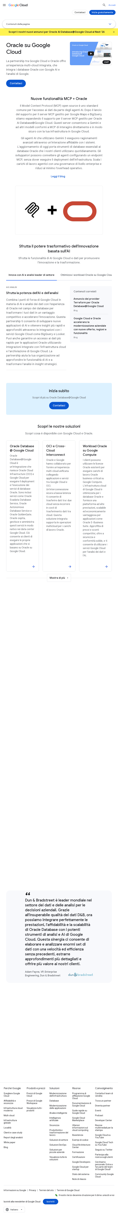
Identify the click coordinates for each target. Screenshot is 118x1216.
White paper (9, 1142)
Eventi (98, 1110)
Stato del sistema (80, 1174)
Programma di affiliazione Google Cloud (81, 1096)
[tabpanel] (59, 330)
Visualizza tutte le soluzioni (58, 1158)
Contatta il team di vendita (104, 1094)
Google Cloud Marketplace (78, 1119)
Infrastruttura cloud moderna (13, 1109)
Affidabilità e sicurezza (10, 1102)
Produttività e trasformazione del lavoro (58, 1132)
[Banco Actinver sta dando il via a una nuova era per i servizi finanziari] (59, 872)
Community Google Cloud (104, 1175)
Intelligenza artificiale (55, 1119)
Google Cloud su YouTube (103, 1136)
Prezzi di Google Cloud (34, 1094)
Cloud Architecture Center (81, 1146)
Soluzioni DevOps (57, 1145)
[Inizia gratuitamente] (102, 12)
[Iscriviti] (50, 1201)
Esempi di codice (80, 1140)
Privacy (32, 1190)
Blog (6, 1147)
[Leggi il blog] (58, 176)
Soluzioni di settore (58, 1140)
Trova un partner (103, 1101)
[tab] (31, 275)
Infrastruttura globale (10, 1121)
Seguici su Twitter (103, 1150)
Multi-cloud (9, 1115)
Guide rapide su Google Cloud (79, 1111)
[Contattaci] (16, 83)
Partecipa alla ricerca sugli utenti (104, 1155)
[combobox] (14, 1209)
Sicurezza (54, 1125)
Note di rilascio (79, 1179)
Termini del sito (46, 1190)
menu (4, 5)
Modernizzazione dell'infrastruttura (58, 1094)
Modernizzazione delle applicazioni (58, 1106)
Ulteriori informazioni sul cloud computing (80, 1127)
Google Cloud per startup (80, 1168)
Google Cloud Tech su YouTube (104, 1143)
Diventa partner (102, 1105)
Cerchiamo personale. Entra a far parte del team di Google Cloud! (104, 1166)
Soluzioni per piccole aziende (57, 1151)
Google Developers (81, 1162)
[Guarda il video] (58, 852)
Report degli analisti (13, 1137)
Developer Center (103, 1120)
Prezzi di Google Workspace (34, 1102)
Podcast (99, 1115)
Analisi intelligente (58, 1113)
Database (54, 1101)
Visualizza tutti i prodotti (34, 1109)
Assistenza (77, 1135)
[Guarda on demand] (58, 691)
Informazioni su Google (15, 1190)
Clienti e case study (13, 1132)
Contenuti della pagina (18, 24)
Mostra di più (57, 577)
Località (7, 1127)
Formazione (78, 1152)
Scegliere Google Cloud (12, 1094)
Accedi (112, 5)
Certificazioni (78, 1157)
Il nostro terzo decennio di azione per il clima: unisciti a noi (86, 1195)
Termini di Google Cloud (68, 1190)
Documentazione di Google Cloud (81, 1104)
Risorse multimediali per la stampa (104, 1127)
